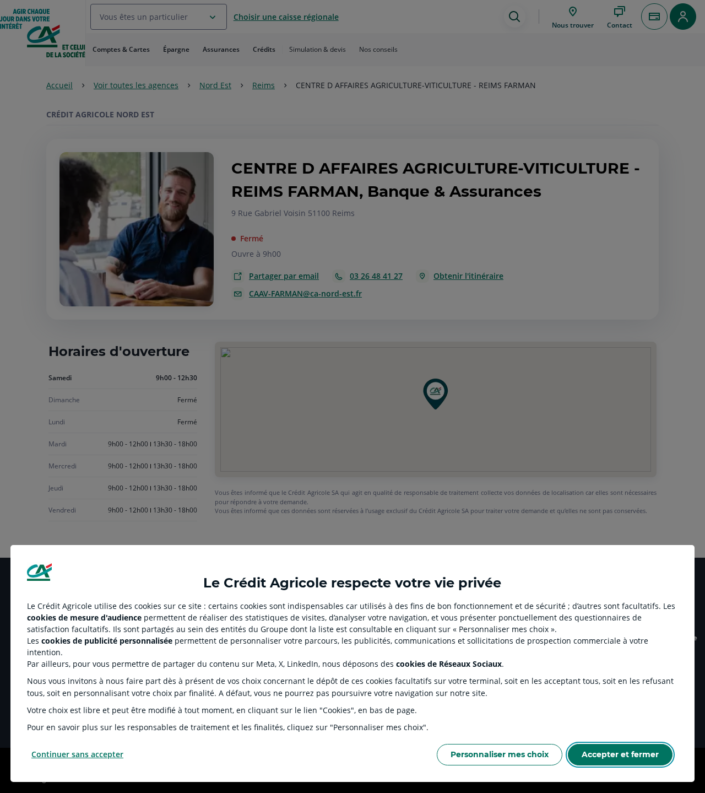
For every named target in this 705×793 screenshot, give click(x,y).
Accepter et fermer (620, 754)
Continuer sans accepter (77, 754)
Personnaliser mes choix (500, 754)
